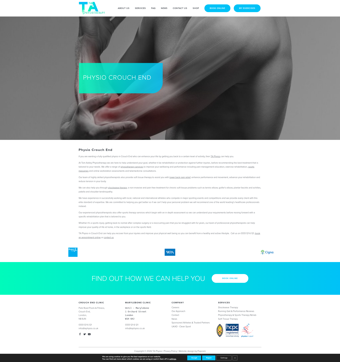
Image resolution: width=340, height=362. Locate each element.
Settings (224, 358)
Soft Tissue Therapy (228, 319)
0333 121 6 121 (85, 324)
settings (172, 359)
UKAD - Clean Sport (181, 326)
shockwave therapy (117, 187)
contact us (109, 237)
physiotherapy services (132, 166)
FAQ (153, 8)
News (164, 8)
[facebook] (80, 335)
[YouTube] (89, 335)
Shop (196, 8)
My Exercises (247, 8)
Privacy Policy (170, 351)
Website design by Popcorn (192, 351)
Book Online (217, 8)
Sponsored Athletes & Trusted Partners (191, 322)
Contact (175, 315)
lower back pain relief (179, 177)
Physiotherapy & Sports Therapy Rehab (237, 315)
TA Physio (215, 156)
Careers (175, 307)
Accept (194, 358)
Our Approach (178, 311)
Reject (208, 358)
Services (140, 8)
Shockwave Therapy (228, 307)
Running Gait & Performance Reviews (236, 311)
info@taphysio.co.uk (88, 328)
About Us (123, 8)
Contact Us (180, 8)
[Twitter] (84, 335)
